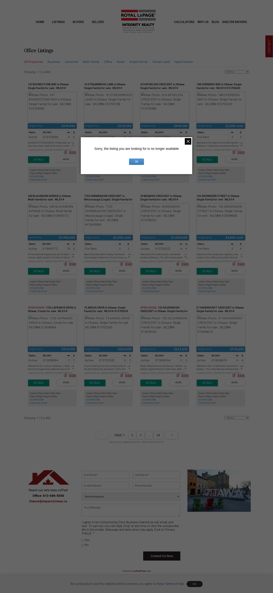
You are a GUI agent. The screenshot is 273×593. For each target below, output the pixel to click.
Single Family (138, 62)
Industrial (71, 62)
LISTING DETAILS (38, 159)
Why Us (203, 22)
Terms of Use (174, 584)
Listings (58, 22)
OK (195, 584)
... (149, 435)
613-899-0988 (37, 176)
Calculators (184, 22)
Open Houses (183, 62)
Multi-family (91, 62)
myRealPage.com (142, 571)
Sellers (98, 22)
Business (54, 62)
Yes (87, 540)
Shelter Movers (234, 22)
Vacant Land (161, 62)
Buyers (78, 22)
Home (40, 22)
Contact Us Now (162, 556)
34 (158, 435)
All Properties (33, 62)
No (86, 545)
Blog (215, 22)
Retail (121, 62)
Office (108, 62)
